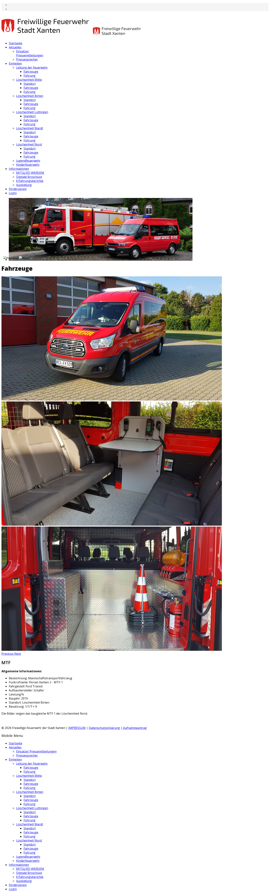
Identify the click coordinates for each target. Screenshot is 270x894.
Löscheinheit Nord (29, 144)
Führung (29, 76)
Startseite (15, 43)
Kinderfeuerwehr (28, 165)
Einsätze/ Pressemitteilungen (29, 53)
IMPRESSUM (77, 728)
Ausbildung (24, 185)
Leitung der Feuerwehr (32, 67)
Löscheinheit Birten (29, 96)
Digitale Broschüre (29, 177)
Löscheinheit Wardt (29, 128)
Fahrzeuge (31, 72)
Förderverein (18, 189)
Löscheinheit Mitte (29, 80)
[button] (7, 654)
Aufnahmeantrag (134, 728)
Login (13, 193)
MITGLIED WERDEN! (30, 173)
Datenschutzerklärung (104, 728)
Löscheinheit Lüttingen (32, 112)
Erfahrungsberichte (29, 181)
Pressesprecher (27, 59)
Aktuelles (15, 47)
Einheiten (15, 63)
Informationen (19, 169)
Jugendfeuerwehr (28, 161)
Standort (30, 84)
